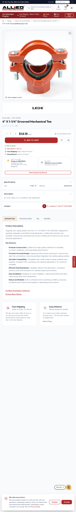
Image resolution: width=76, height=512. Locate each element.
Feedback (74, 262)
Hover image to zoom (15, 97)
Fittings (9, 21)
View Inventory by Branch (38, 172)
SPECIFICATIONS (25, 219)
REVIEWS (47, 219)
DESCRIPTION (10, 219)
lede (8, 118)
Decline (55, 502)
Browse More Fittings (13, 294)
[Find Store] (72, 2)
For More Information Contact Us (18, 291)
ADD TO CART (33, 140)
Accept (67, 502)
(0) (16, 126)
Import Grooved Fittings (22, 21)
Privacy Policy (35, 507)
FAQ (38, 219)
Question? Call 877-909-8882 (60, 206)
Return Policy (47, 321)
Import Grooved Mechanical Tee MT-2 (45, 21)
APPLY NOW (69, 15)
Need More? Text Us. (14, 149)
